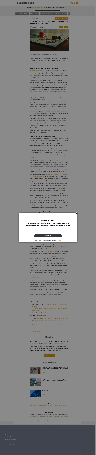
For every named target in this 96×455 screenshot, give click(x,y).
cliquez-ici (59, 240)
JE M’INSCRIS (48, 235)
